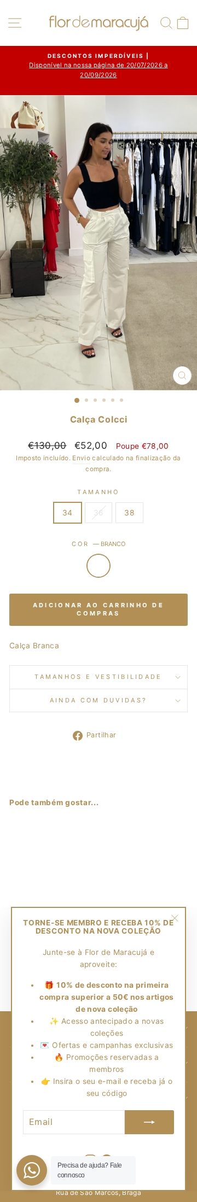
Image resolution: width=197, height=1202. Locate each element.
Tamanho (98, 492)
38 (129, 512)
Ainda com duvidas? (99, 700)
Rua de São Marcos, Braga (98, 1192)
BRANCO (98, 566)
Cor (98, 544)
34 (67, 512)
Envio (81, 458)
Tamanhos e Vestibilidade (98, 677)
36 (99, 512)
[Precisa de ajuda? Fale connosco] (31, 1170)
